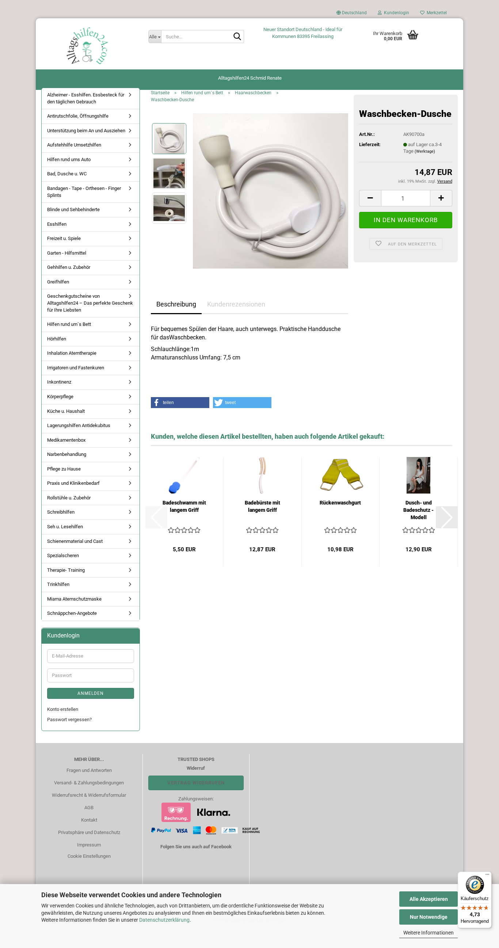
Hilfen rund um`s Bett (69, 324)
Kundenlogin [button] (395, 12)
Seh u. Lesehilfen (65, 526)
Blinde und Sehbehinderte (73, 209)
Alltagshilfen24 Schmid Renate (250, 78)
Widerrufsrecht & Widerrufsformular (89, 795)
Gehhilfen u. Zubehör (68, 267)
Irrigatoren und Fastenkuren (75, 367)
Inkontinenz (59, 382)
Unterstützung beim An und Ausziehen (86, 130)
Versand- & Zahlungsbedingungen (89, 782)
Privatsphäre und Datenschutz (89, 832)
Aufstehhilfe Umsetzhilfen (74, 145)
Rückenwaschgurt (340, 503)
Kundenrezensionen (236, 304)
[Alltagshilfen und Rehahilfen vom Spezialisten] (89, 45)
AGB (89, 807)
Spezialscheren (63, 555)
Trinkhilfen (58, 584)
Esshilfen (56, 224)
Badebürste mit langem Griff (262, 506)
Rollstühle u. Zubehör (69, 497)
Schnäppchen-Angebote (72, 613)
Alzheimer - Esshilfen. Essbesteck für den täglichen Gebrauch (85, 98)
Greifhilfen (58, 282)
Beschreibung (176, 304)
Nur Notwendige (428, 917)
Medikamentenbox (66, 440)
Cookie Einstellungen (89, 856)
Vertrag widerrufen (196, 782)
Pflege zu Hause (64, 469)
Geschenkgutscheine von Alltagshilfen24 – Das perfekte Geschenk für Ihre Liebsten (90, 302)
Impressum (89, 845)
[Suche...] (237, 36)
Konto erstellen (62, 709)
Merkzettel (435, 12)
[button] (351, 14)
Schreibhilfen (61, 512)
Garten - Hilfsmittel (66, 253)
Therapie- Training (66, 570)
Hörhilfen (56, 339)
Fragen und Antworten (89, 770)
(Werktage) (425, 151)
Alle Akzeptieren (429, 899)
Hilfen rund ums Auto (69, 159)
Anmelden (90, 693)
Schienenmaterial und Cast (75, 541)
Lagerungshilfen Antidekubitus (78, 425)
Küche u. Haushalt (66, 411)
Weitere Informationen (428, 933)
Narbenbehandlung (66, 454)
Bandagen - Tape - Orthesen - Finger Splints (84, 192)
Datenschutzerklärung (164, 920)
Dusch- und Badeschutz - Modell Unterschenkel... (418, 510)
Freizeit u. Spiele (64, 238)
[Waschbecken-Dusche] (270, 190)
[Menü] (487, 876)
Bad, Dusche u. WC (67, 173)
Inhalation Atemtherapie (71, 353)
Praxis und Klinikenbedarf (73, 483)
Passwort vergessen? (69, 719)
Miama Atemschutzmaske (74, 599)
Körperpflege (60, 396)
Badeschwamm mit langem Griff (184, 506)
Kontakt (89, 820)
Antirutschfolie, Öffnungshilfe (77, 116)
